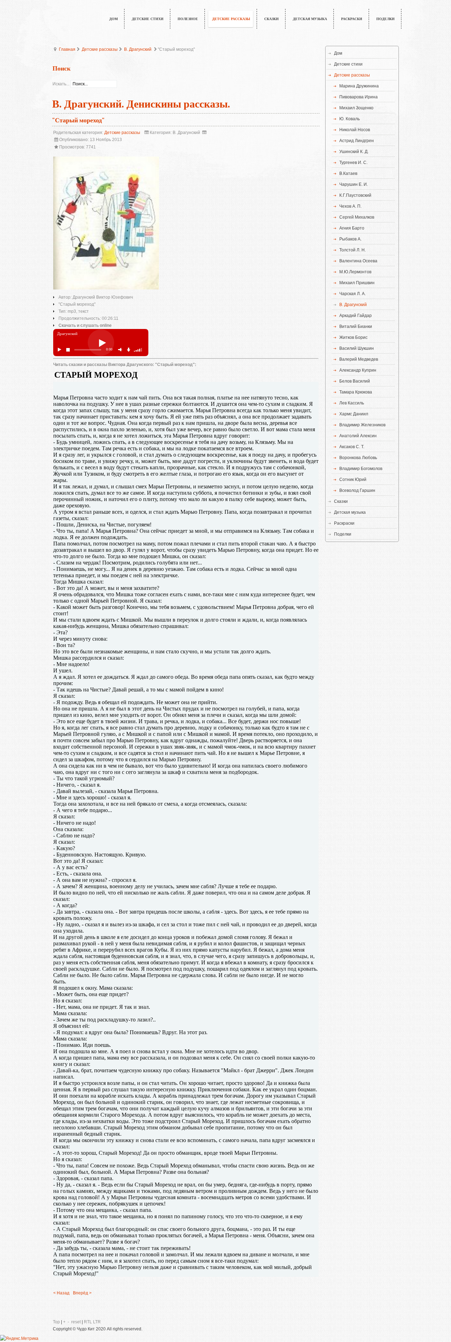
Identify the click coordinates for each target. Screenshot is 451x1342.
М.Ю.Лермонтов (355, 271)
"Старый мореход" (78, 120)
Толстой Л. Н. (352, 250)
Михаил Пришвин (357, 282)
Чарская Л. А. (352, 293)
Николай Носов (354, 129)
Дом (338, 53)
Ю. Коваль (349, 118)
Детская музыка (350, 512)
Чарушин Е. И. (353, 184)
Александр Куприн (357, 370)
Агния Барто (351, 228)
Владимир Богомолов (360, 468)
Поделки (342, 534)
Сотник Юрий (352, 479)
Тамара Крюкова (355, 392)
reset (76, 1321)
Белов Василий (354, 381)
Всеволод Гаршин (357, 490)
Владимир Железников (362, 424)
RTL (88, 1321)
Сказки (341, 501)
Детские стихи (348, 64)
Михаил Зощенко (356, 107)
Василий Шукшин (356, 348)
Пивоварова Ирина (358, 96)
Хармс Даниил (353, 413)
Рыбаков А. (350, 239)
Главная (67, 49)
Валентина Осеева (358, 260)
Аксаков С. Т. (351, 446)
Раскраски (344, 523)
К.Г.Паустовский (355, 195)
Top (56, 1321)
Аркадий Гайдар (355, 315)
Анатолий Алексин (358, 435)
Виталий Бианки (355, 326)
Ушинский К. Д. (354, 151)
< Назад (61, 1293)
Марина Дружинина (359, 86)
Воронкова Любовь (358, 457)
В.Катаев (348, 173)
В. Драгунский (138, 49)
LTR (97, 1321)
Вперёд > (82, 1293)
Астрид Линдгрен (356, 140)
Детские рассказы (100, 49)
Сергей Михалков (356, 217)
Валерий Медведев (358, 359)
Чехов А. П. (350, 206)
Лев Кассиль (351, 403)
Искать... (60, 83)
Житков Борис (353, 337)
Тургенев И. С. (353, 162)
